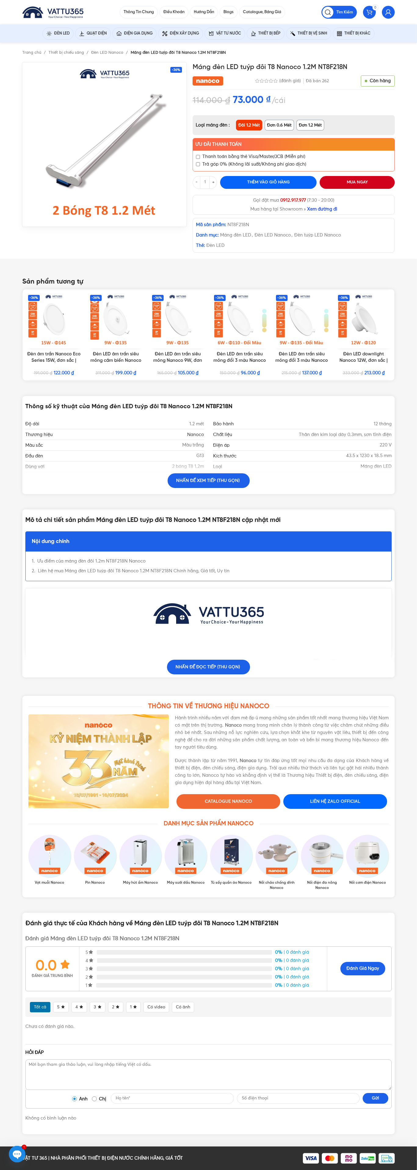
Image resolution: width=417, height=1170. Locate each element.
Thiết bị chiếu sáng (67, 53)
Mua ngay (357, 182)
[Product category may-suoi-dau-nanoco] (186, 860)
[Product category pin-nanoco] (95, 860)
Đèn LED (215, 245)
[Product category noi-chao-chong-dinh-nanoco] (277, 862)
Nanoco (195, 434)
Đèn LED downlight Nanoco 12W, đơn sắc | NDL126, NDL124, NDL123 (364, 360)
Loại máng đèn (212, 125)
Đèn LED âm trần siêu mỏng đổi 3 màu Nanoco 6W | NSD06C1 (239, 360)
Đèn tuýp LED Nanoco (317, 235)
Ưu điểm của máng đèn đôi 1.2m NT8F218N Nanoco (92, 561)
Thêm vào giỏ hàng (268, 182)
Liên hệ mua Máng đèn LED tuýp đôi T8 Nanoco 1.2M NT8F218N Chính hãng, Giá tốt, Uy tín (134, 571)
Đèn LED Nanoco (108, 53)
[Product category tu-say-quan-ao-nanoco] (231, 860)
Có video (156, 1007)
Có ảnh (183, 1007)
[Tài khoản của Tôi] (388, 12)
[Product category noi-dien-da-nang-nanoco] (322, 862)
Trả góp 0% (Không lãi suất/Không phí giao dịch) (254, 164)
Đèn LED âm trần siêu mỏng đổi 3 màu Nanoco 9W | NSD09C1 (301, 360)
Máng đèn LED (235, 235)
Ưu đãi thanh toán (218, 144)
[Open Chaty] (17, 1154)
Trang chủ (32, 53)
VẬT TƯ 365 (34, 1158)
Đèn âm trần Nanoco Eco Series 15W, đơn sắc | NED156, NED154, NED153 (54, 360)
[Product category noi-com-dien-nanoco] (367, 860)
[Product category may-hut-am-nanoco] (140, 860)
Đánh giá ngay (362, 968)
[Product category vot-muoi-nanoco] (49, 860)
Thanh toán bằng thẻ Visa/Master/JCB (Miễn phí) (253, 156)
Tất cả (40, 1007)
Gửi (375, 1098)
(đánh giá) (290, 81)
